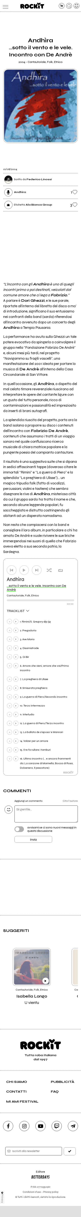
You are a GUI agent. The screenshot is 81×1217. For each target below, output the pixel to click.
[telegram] (73, 1126)
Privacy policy (50, 1192)
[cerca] (69, 6)
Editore (38, 1173)
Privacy (2, 1198)
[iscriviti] (70, 1151)
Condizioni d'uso (32, 1192)
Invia (33, 839)
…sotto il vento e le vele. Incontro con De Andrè (36, 588)
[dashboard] (76, 6)
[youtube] (40, 1126)
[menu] (5, 6)
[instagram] (24, 1126)
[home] (32, 6)
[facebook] (8, 1126)
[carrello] (62, 6)
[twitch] (57, 1126)
